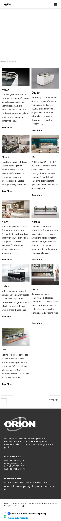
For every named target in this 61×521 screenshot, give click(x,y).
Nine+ (5, 157)
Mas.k (5, 89)
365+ (34, 157)
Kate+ (5, 286)
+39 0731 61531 (19, 466)
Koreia (35, 222)
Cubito (35, 92)
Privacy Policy (8, 506)
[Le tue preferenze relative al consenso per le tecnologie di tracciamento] (5, 516)
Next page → (54, 399)
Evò (4, 350)
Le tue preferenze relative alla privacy (28, 513)
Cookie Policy (19, 506)
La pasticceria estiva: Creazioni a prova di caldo (26, 482)
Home (3, 61)
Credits (26, 506)
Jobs (34, 289)
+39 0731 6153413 (17, 469)
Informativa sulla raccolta (15, 518)
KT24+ (6, 222)
